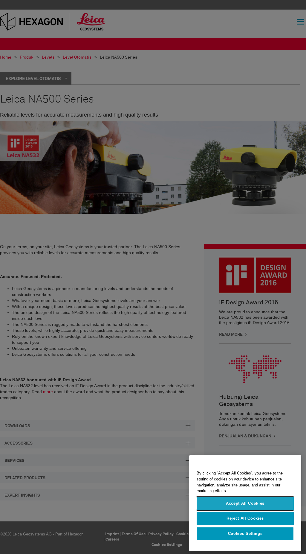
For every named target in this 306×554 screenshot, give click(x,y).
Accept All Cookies (245, 503)
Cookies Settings (245, 533)
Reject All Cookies (245, 518)
